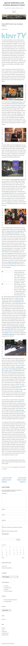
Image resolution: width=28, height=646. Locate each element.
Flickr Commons (7, 587)
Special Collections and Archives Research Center (14, 4)
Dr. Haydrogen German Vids (12, 262)
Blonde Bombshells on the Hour (18, 179)
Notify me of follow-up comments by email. (12, 527)
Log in (3, 629)
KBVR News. (18, 145)
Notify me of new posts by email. (9, 531)
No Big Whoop (19, 231)
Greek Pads (17, 300)
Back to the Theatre (9, 191)
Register (3, 627)
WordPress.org (5, 634)
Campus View (9, 231)
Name (3, 509)
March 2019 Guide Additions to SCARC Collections (7, 479)
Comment (4, 493)
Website (4, 520)
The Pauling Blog (7, 601)
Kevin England (15, 405)
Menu (14, 11)
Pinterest (6, 589)
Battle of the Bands (17, 368)
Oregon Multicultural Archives (10, 599)
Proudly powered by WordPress (8, 643)
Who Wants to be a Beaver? (18, 325)
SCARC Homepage (8, 591)
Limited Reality (5, 301)
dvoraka (5, 468)
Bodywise (7, 332)
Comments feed (5, 633)
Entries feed (4, 631)
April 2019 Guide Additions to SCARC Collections (21, 479)
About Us (4, 619)
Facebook (6, 585)
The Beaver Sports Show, (16, 102)
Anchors (16, 281)
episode (9, 201)
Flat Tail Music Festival (7, 370)
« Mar (3, 557)
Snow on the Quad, (20, 386)
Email (3, 514)
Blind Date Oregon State (10, 327)
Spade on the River (20, 410)
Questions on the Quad (12, 232)
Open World (4, 250)
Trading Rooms (17, 301)
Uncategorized (15, 467)
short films (21, 399)
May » (23, 557)
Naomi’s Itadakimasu (9, 334)
